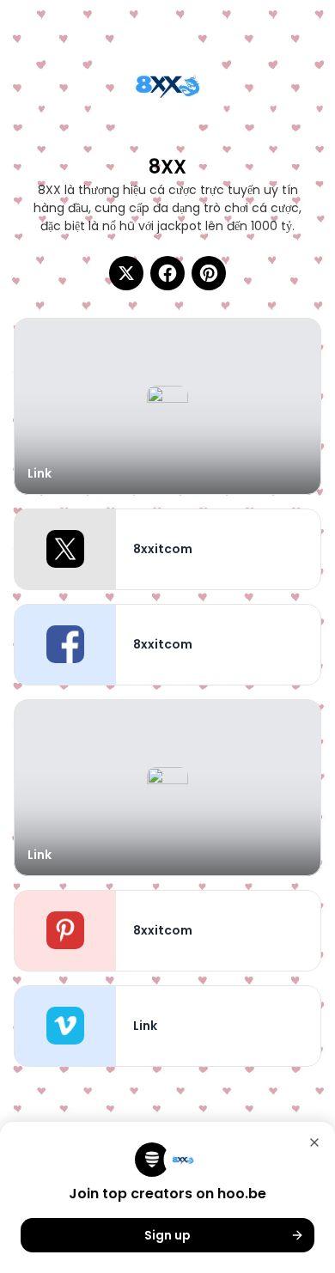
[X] (126, 273)
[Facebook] (167, 273)
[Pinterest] (209, 273)
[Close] (314, 1142)
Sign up (167, 1235)
